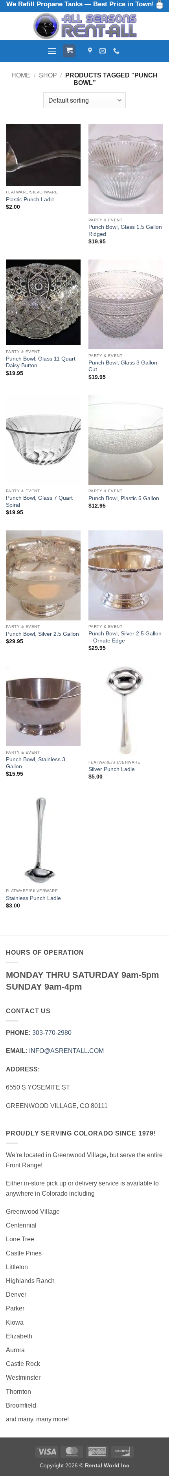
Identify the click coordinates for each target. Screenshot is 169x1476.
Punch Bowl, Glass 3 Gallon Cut (122, 366)
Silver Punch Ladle (111, 769)
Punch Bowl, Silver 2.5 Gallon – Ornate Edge (125, 637)
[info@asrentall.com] (103, 51)
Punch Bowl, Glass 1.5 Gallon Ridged (125, 230)
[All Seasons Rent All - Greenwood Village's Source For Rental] (84, 26)
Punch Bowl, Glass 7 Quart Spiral (39, 501)
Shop (48, 75)
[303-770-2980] (117, 51)
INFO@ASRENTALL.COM (66, 1050)
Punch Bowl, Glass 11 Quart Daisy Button (40, 362)
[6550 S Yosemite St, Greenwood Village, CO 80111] (91, 51)
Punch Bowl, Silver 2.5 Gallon (42, 634)
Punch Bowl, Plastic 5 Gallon (123, 498)
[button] (52, 51)
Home (20, 75)
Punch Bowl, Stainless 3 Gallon (35, 762)
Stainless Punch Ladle (33, 898)
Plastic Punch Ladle (30, 199)
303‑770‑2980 (52, 1032)
